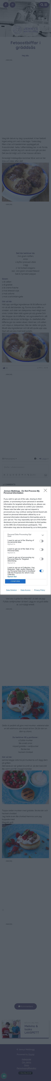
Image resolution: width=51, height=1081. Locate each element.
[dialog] (25, 540)
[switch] (41, 541)
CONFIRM (15, 581)
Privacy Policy (39, 590)
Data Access (25, 590)
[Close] (46, 491)
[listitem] (25, 535)
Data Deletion (11, 590)
